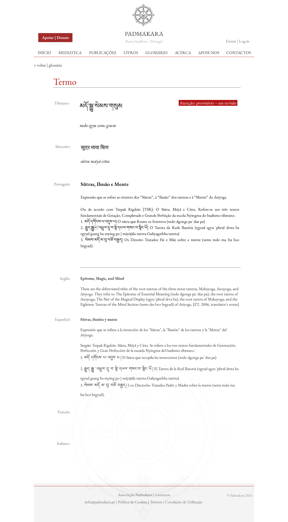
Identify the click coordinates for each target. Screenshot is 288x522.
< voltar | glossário (48, 65)
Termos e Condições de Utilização (176, 501)
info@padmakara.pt (100, 501)
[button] (49, 8)
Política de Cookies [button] (132, 501)
